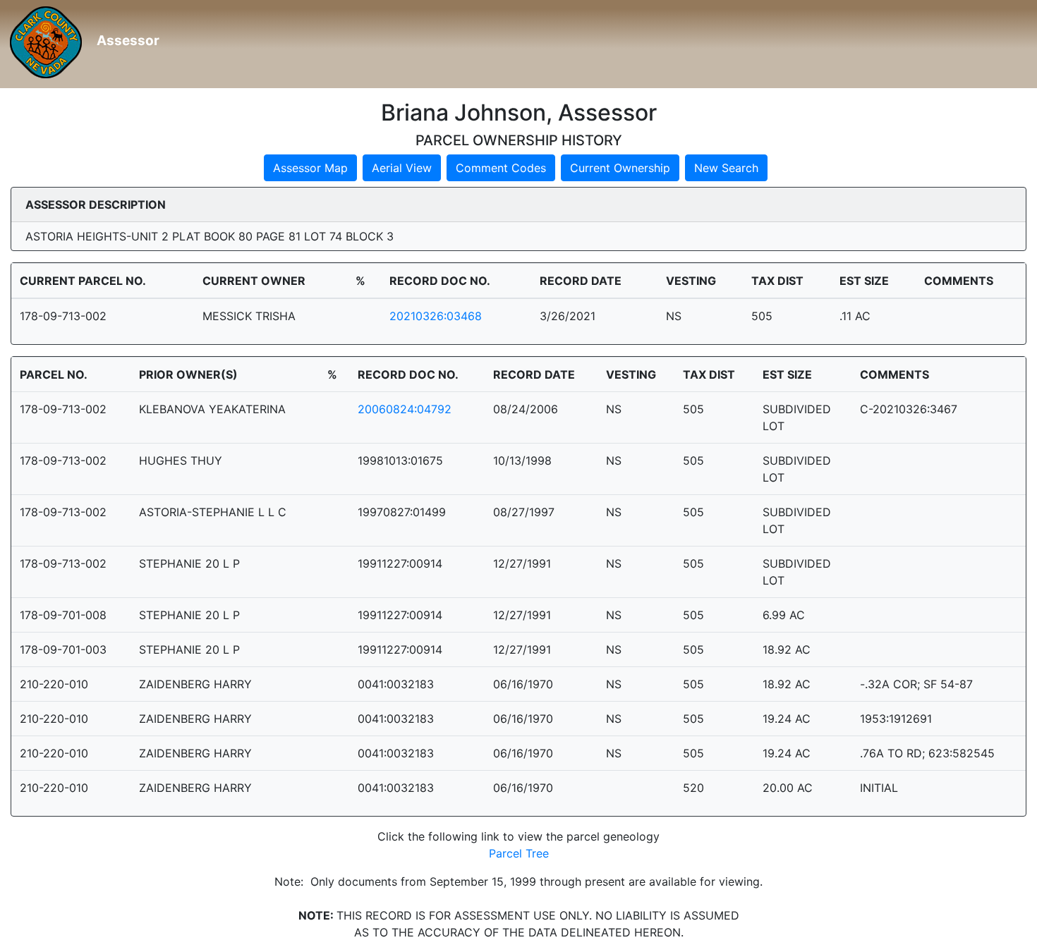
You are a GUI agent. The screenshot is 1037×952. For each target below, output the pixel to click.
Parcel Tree (519, 853)
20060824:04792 (404, 409)
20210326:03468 (435, 316)
